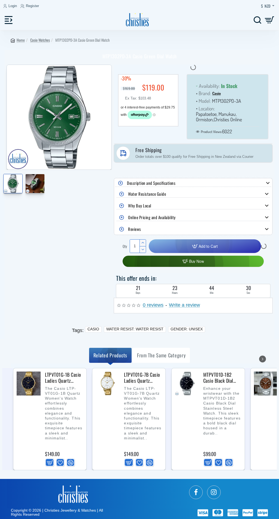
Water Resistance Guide (147, 194)
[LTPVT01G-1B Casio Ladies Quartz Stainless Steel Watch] (28, 383)
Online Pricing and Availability (152, 217)
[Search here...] (257, 20)
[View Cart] (269, 20)
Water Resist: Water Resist (134, 329)
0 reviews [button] (153, 305)
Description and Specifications (151, 183)
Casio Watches (40, 40)
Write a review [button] (184, 305)
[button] (4, 180)
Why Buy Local (139, 206)
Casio (216, 93)
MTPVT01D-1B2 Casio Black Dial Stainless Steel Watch (218, 378)
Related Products (110, 355)
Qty (125, 246)
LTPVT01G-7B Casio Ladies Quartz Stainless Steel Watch (142, 378)
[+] (143, 243)
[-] (143, 249)
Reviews (134, 229)
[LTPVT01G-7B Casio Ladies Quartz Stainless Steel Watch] (107, 383)
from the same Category (161, 355)
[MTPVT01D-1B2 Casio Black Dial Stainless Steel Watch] (187, 383)
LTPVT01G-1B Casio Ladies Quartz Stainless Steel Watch (63, 378)
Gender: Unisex (187, 329)
